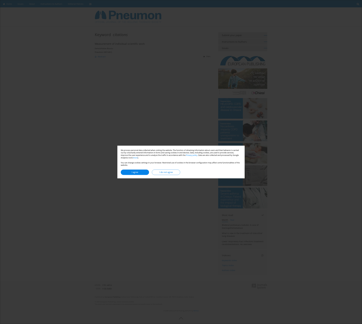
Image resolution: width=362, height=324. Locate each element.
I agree (135, 172)
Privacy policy (191, 155)
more (135, 158)
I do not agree (166, 172)
